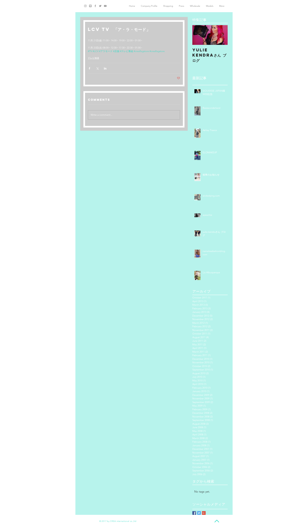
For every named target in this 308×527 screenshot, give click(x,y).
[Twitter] (100, 6)
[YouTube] (105, 6)
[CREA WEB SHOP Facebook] (95, 6)
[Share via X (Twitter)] (97, 68)
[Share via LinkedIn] (105, 68)
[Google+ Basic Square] (204, 513)
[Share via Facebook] (89, 68)
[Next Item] (222, 35)
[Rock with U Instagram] (85, 6)
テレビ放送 (93, 58)
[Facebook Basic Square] (194, 513)
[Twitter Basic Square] (199, 513)
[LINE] (90, 6)
